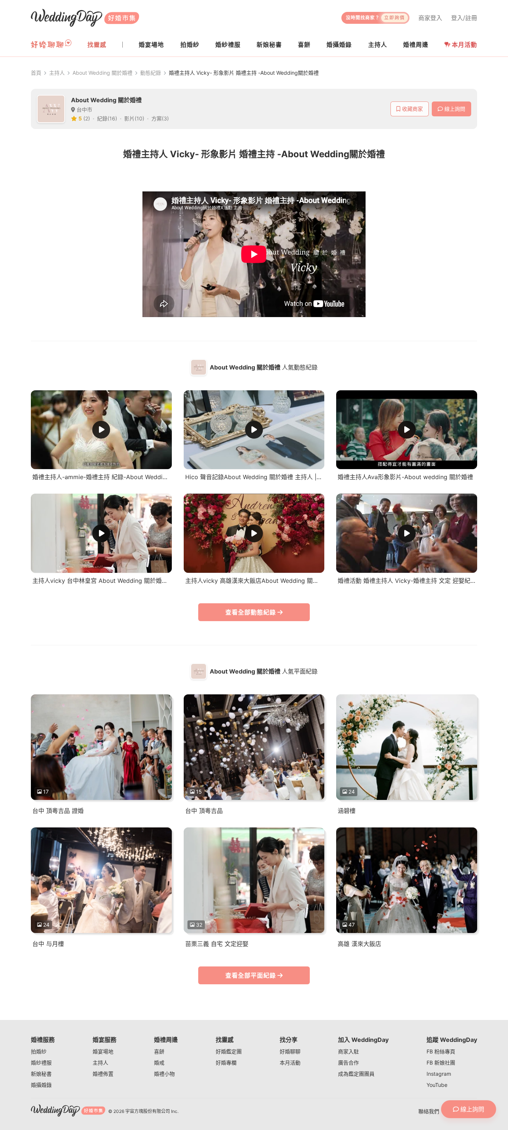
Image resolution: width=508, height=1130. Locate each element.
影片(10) (134, 118)
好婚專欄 (226, 1062)
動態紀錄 (150, 73)
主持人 (57, 73)
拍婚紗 (38, 1051)
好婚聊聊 (290, 1051)
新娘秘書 (41, 1074)
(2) (86, 118)
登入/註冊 (464, 18)
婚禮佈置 (103, 1074)
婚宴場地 (103, 1051)
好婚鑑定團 (229, 1051)
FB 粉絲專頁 (441, 1051)
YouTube (437, 1085)
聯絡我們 (428, 1111)
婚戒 (159, 1062)
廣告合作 (348, 1062)
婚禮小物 (164, 1074)
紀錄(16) (107, 118)
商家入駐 (348, 1051)
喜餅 (159, 1051)
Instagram (439, 1074)
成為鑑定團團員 (356, 1074)
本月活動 (464, 44)
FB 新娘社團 (441, 1062)
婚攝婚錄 (41, 1085)
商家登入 (430, 18)
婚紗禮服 (41, 1062)
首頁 (36, 73)
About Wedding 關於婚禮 (102, 73)
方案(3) (160, 118)
